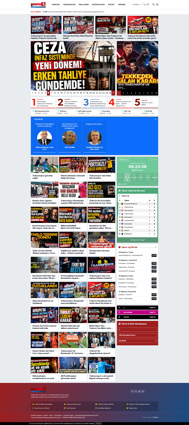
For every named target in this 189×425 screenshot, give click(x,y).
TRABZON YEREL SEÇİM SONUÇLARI (73, 417)
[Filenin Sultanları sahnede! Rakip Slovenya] (73, 165)
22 (100, 93)
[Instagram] (135, 391)
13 (71, 93)
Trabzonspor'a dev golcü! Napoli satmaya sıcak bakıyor (101, 377)
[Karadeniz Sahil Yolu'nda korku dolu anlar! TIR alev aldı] (44, 265)
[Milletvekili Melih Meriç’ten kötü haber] (73, 215)
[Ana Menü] (156, 5)
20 (94, 93)
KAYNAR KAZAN (98, 4)
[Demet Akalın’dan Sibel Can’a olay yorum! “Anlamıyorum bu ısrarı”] (44, 340)
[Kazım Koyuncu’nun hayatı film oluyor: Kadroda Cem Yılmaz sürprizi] (44, 215)
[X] (132, 391)
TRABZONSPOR (69, 4)
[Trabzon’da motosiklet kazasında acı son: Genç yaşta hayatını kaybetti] (101, 190)
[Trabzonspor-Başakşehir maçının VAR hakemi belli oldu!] (73, 190)
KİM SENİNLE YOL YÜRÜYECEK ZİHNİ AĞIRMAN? (69, 126)
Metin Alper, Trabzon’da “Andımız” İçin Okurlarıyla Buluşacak (45, 104)
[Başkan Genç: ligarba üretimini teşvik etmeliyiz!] (44, 190)
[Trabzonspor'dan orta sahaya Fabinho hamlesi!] (101, 265)
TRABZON (56, 4)
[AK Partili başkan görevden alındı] (73, 365)
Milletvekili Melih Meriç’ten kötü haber (71, 227)
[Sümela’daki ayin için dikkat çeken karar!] (73, 315)
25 (110, 93)
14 (74, 93)
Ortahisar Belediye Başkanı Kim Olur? (86, 415)
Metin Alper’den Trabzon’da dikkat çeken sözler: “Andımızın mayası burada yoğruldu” (101, 327)
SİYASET (111, 4)
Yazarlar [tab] (38, 119)
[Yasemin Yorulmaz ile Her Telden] (94, 138)
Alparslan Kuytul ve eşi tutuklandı (42, 302)
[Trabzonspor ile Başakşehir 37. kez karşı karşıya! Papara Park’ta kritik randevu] (73, 340)
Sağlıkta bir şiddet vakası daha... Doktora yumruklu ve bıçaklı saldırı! (72, 252)
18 (87, 93)
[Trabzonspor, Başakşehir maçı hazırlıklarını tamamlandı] (73, 290)
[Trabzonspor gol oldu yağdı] (44, 165)
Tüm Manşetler (71, 408)
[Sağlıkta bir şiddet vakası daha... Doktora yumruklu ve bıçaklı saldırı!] (73, 240)
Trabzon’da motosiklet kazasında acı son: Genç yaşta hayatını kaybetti (100, 202)
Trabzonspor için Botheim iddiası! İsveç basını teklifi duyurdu (98, 104)
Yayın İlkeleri (58, 415)
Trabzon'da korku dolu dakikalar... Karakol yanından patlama (70, 104)
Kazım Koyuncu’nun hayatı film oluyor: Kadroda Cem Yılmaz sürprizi (44, 227)
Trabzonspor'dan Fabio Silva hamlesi (100, 177)
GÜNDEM (121, 4)
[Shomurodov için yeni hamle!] (101, 240)
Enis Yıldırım (69, 147)
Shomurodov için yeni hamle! (99, 252)
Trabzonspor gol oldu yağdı (42, 177)
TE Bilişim (155, 417)
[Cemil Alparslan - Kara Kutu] (44, 138)
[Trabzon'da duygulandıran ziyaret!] (101, 340)
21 (97, 93)
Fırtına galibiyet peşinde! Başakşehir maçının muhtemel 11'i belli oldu (72, 277)
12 (68, 93)
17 (84, 93)
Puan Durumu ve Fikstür (42, 408)
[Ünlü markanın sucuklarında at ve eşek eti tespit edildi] (44, 365)
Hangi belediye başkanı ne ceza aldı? (59, 12)
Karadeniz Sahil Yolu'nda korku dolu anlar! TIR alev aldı (43, 277)
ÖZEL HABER (84, 4)
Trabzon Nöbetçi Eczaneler (43, 404)
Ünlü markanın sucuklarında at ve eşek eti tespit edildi (43, 377)
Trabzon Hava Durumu (74, 404)
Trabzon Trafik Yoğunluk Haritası (139, 404)
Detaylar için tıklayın (137, 240)
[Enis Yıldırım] (69, 138)
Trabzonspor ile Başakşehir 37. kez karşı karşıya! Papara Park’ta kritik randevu (72, 352)
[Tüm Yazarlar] (156, 119)
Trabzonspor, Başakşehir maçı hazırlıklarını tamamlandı (72, 302)
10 (61, 93)
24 (107, 93)
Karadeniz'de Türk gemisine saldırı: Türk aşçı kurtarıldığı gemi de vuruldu (101, 227)
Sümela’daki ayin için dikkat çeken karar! (70, 327)
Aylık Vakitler (123, 184)
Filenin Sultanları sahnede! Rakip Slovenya (73, 177)
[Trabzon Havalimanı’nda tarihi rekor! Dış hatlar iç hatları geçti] (101, 290)
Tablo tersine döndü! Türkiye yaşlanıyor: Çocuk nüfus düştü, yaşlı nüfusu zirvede (44, 252)
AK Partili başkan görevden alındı (68, 377)
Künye (51, 415)
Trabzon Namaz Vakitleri (106, 404)
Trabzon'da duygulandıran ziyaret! (99, 352)
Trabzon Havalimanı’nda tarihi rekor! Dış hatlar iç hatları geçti (100, 302)
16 (81, 93)
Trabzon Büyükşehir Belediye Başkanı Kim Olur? (46, 417)
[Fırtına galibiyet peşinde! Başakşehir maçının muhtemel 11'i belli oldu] (73, 265)
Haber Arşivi (133, 408)
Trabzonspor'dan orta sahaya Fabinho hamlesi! (100, 277)
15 (78, 93)
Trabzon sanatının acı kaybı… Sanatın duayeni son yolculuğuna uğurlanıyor (123, 104)
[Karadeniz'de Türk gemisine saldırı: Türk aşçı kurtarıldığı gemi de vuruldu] (101, 215)
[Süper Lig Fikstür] (156, 247)
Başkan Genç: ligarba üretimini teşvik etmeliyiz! (44, 202)
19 (90, 93)
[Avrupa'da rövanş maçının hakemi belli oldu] (44, 315)
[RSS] (143, 391)
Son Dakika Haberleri (104, 408)
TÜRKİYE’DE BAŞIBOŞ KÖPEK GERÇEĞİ (44, 125)
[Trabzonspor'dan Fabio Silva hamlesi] (101, 165)
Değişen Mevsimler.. (94, 124)
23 (103, 93)
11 (65, 93)
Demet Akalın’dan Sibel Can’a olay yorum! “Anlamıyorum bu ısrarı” (43, 352)
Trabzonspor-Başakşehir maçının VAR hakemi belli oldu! (72, 202)
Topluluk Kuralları (68, 415)
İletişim (46, 415)
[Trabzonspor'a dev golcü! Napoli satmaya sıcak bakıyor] (101, 365)
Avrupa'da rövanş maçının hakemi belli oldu (44, 327)
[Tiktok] (139, 391)
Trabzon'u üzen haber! (147, 104)
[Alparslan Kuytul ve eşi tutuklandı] (44, 290)
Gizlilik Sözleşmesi (36, 415)
